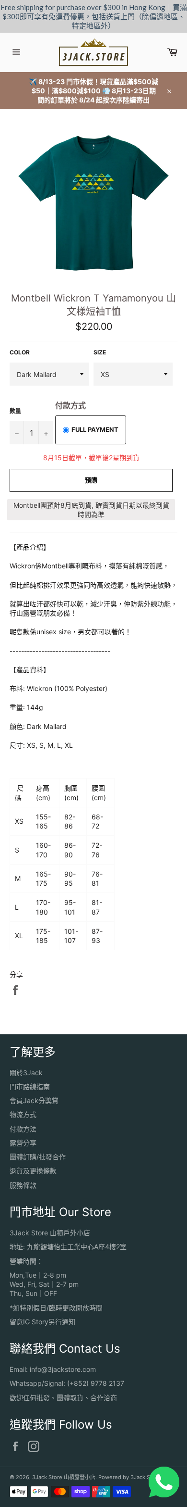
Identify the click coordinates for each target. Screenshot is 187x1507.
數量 (15, 410)
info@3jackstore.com (63, 1369)
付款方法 (23, 1129)
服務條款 (23, 1185)
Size (100, 352)
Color (20, 352)
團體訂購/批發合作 (38, 1157)
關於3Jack (26, 1072)
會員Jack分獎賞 (34, 1100)
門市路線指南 (30, 1086)
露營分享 (23, 1143)
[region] (93, 16)
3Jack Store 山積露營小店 (63, 1477)
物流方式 (23, 1114)
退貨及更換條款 (33, 1171)
